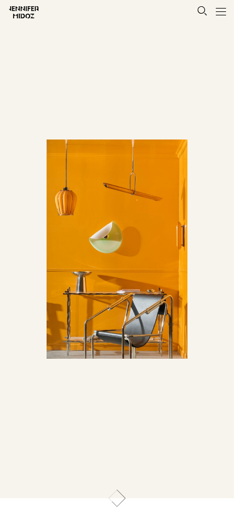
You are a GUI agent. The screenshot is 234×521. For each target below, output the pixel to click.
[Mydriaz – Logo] (18, 12)
